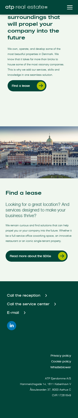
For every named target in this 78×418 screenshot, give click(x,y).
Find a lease (21, 85)
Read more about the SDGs (30, 256)
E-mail (13, 312)
